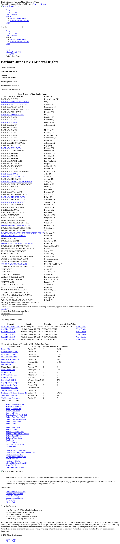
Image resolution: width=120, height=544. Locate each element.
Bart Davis (10, 440)
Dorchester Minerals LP (10, 359)
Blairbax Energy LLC (9, 352)
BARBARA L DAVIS (9, 174)
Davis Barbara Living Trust (16, 450)
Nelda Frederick (12, 465)
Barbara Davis (11, 423)
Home (8, 10)
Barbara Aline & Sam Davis (16, 419)
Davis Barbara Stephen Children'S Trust (20, 452)
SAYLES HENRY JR (9, 339)
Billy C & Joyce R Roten (15, 444)
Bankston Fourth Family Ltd (16, 415)
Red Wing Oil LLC (8, 380)
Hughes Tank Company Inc (16, 457)
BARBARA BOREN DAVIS (12, 115)
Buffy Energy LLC (8, 354)
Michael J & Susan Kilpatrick (16, 463)
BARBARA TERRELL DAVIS (13, 197)
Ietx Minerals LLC (8, 365)
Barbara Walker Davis (14, 438)
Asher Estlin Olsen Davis (15, 404)
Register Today (6, 309)
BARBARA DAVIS (9, 122)
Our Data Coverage (13, 496)
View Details (81, 327)
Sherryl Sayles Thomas (9, 390)
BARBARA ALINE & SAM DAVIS (15, 104)
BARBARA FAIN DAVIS (11, 148)
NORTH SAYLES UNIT (11, 327)
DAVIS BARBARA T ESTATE (13, 236)
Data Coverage (11, 14)
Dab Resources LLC (9, 357)
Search (8, 16)
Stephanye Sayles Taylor (10, 395)
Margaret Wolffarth (13, 461)
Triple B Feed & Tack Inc (15, 467)
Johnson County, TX (13, 52)
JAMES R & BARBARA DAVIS (14, 264)
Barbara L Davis (12, 430)
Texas (8, 50)
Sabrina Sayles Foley (9, 385)
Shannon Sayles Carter (9, 388)
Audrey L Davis (12, 413)
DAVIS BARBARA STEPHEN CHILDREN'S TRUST (22, 233)
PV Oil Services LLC (9, 375)
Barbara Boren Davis (13, 421)
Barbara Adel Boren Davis (15, 417)
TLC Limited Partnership (10, 398)
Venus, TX (10, 54)
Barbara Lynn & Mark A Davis (17, 434)
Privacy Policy (11, 502)
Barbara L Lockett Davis (15, 432)
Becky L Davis (11, 442)
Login (35, 4)
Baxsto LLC (6, 349)
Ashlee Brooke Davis (14, 407)
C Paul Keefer (11, 446)
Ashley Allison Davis (13, 409)
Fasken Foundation (8, 362)
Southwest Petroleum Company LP (14, 393)
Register (44, 4)
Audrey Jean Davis (13, 411)
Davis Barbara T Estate (14, 455)
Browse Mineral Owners (19, 21)
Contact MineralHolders (14, 498)
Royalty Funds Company (10, 383)
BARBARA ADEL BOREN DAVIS (15, 102)
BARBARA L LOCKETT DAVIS (14, 176)
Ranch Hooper (6, 377)
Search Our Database (18, 19)
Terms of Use (11, 500)
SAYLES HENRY (8, 329)
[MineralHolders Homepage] (10, 6)
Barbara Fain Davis (13, 427)
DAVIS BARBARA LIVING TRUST (15, 225)
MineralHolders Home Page (16, 492)
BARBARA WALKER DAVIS (13, 202)
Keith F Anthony (12, 459)
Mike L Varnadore (8, 370)
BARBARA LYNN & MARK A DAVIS (16, 182)
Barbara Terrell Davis (14, 436)
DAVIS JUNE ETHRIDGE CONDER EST (17, 243)
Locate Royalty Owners (14, 494)
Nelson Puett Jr (7, 372)
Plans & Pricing (11, 12)
